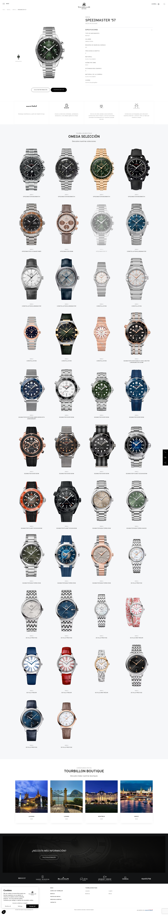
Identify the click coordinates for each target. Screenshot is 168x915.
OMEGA (14, 9)
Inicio (4, 9)
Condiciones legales (90, 909)
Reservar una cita (59, 89)
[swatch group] (149, 910)
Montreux (87, 893)
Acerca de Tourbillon (56, 890)
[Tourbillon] (84, 6)
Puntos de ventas (55, 896)
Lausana (87, 891)
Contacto (53, 902)
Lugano (110, 891)
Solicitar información (40, 89)
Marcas (8, 9)
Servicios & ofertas (56, 899)
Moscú (110, 893)
